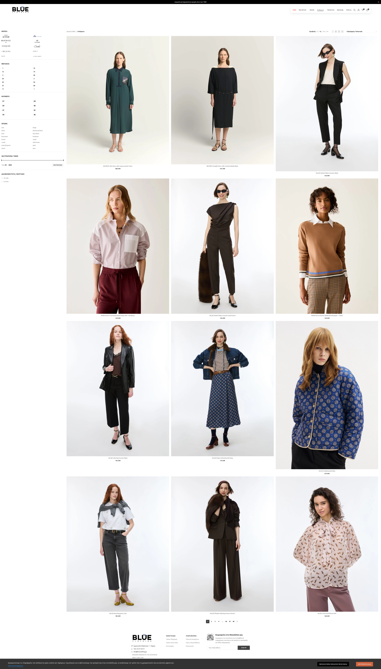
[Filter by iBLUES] (16, 51)
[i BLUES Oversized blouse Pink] (327, 544)
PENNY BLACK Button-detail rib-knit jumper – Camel (327, 315)
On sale (6, 178)
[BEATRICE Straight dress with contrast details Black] (222, 100)
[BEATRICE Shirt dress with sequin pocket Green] (118, 100)
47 (230, 621)
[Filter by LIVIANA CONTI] (48, 56)
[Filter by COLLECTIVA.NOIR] (16, 46)
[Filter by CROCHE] (48, 46)
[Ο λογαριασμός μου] (359, 10)
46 (226, 621)
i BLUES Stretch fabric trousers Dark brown (222, 315)
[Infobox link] (228, 639)
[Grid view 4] (342, 31)
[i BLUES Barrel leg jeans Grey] (118, 544)
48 (233, 621)
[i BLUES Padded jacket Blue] (327, 395)
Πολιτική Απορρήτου (192, 639)
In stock (6, 181)
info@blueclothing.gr (140, 652)
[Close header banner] (378, 2)
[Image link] (142, 638)
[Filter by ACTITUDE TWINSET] (16, 36)
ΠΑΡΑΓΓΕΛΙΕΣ (171, 636)
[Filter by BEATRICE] (16, 41)
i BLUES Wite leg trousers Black (117, 458)
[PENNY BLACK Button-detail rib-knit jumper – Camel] (327, 246)
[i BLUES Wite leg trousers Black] (118, 388)
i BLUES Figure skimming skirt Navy (222, 458)
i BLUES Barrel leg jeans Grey (118, 613)
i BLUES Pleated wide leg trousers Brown (222, 613)
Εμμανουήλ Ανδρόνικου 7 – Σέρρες (144, 646)
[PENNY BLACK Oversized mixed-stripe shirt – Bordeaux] (118, 246)
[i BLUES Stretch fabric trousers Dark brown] (222, 246)
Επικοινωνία (190, 646)
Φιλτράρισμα (57, 165)
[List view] (333, 31)
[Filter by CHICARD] (48, 41)
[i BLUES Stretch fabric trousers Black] (327, 103)
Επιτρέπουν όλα (364, 664)
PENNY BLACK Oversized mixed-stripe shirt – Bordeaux (118, 315)
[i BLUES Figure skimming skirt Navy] (222, 388)
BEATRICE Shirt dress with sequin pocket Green (117, 166)
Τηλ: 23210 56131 (139, 649)
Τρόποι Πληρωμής (171, 639)
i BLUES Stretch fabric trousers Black (327, 173)
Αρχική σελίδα (71, 31)
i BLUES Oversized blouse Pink (327, 613)
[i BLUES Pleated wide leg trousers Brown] (222, 544)
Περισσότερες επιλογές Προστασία (333, 664)
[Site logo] (20, 9)
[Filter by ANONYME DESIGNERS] (48, 36)
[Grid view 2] (336, 31)
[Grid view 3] (339, 31)
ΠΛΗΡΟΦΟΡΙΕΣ (191, 636)
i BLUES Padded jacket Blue (327, 471)
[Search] (354, 10)
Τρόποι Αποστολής (172, 642)
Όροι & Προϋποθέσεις (193, 642)
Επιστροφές (170, 646)
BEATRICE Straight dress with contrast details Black (222, 166)
